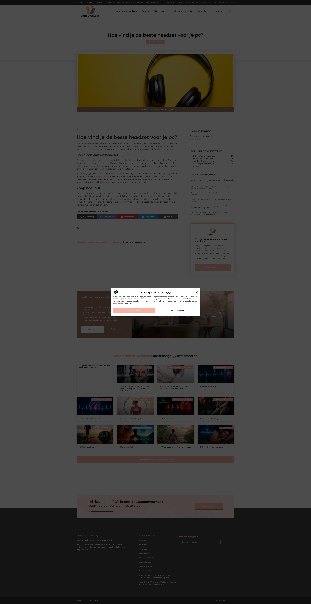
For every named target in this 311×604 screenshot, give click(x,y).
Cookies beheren (177, 311)
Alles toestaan (134, 311)
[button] (196, 292)
